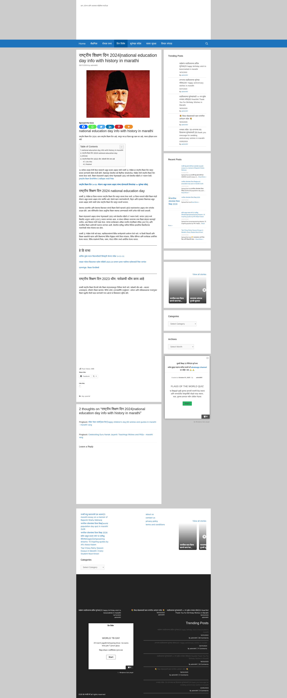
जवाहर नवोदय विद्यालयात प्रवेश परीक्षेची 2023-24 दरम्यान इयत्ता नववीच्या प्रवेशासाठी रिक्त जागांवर (112, 262)
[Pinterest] (119, 127)
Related (89, 164)
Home (82, 43)
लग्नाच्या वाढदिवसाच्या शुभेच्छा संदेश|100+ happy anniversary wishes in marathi (191, 83)
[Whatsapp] (92, 127)
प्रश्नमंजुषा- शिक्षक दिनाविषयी (89, 268)
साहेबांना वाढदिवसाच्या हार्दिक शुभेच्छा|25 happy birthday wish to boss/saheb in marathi (192, 66)
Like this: (89, 162)
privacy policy (152, 521)
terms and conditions (155, 524)
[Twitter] (101, 127)
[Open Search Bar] (207, 43)
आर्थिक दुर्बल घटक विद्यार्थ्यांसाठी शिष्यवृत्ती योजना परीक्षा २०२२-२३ (101, 256)
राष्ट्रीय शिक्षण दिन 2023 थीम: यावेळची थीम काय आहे (98, 159)
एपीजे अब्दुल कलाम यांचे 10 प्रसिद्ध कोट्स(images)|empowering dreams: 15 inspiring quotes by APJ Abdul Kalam (193, 214)
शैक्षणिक (93, 43)
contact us (150, 518)
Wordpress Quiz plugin (203, 422)
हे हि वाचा (84, 156)
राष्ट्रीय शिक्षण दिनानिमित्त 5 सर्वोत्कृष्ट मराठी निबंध (97, 179)
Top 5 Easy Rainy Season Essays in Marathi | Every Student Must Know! (92, 551)
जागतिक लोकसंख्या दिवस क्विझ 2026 (190, 197)
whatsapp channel (199, 367)
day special (86, 396)
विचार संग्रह (166, 43)
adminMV (185, 75)
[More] (128, 127)
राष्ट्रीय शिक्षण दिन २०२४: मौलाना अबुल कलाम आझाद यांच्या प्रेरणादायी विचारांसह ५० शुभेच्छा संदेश (113, 184)
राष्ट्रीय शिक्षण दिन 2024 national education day (99, 153)
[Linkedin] (110, 127)
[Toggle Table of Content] (120, 147)
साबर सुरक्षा (151, 43)
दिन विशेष (121, 43)
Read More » (202, 177)
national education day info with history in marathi (102, 150)
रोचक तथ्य (107, 43)
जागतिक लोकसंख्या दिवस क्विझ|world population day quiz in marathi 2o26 (94, 526)
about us (150, 514)
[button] (115, 513)
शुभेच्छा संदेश (135, 43)
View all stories (199, 274)
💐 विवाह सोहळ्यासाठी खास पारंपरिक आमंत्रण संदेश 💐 (148, 610)
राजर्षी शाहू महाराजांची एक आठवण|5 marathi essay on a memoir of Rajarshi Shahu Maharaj (192, 168)
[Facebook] (83, 127)
